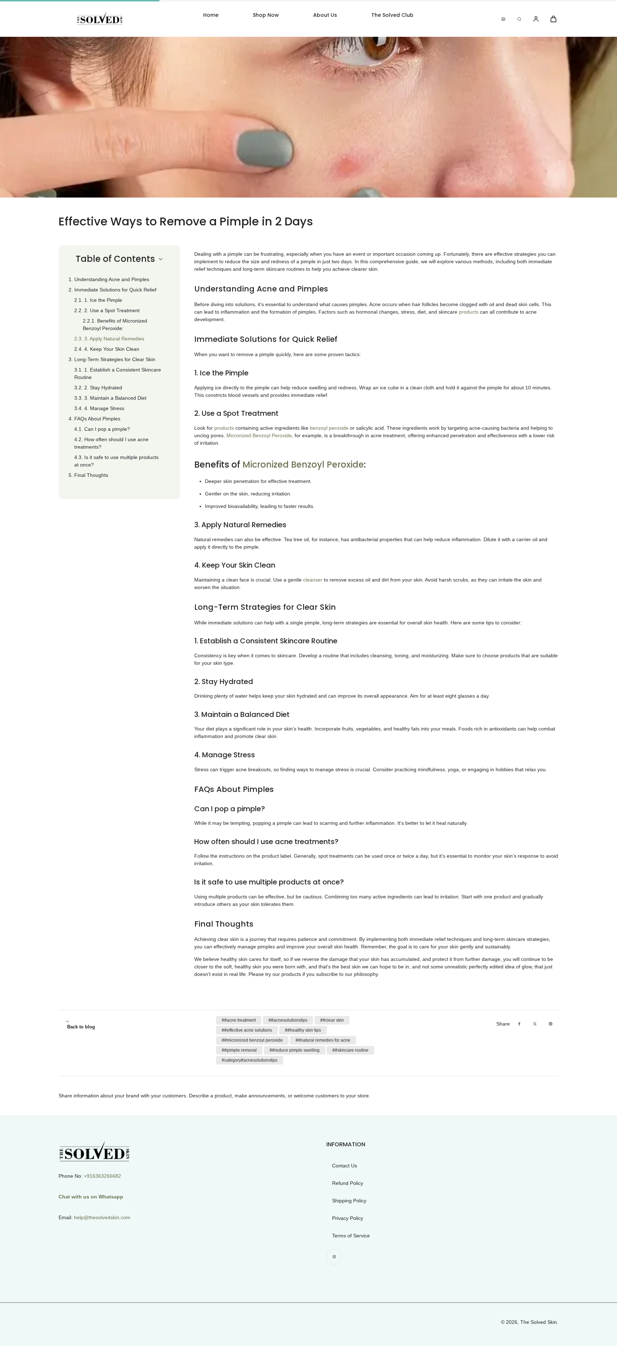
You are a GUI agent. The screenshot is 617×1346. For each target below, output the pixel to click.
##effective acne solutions (247, 1030)
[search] (519, 18)
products (468, 312)
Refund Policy (347, 1183)
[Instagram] (334, 1257)
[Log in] (535, 18)
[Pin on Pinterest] (550, 1024)
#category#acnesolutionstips (249, 1060)
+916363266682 (102, 1176)
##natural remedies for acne (323, 1040)
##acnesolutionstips (288, 1020)
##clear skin (332, 1020)
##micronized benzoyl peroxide (252, 1040)
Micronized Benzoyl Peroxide (259, 435)
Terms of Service (351, 1235)
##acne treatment (239, 1020)
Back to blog (81, 1027)
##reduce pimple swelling (295, 1050)
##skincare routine (350, 1050)
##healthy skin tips (303, 1030)
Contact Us (344, 1165)
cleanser (312, 580)
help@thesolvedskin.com (102, 1217)
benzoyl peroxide (329, 428)
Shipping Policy (349, 1200)
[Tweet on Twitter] (535, 1024)
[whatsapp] (503, 18)
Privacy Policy (347, 1218)
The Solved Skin (538, 1322)
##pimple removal (239, 1050)
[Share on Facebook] (519, 1024)
